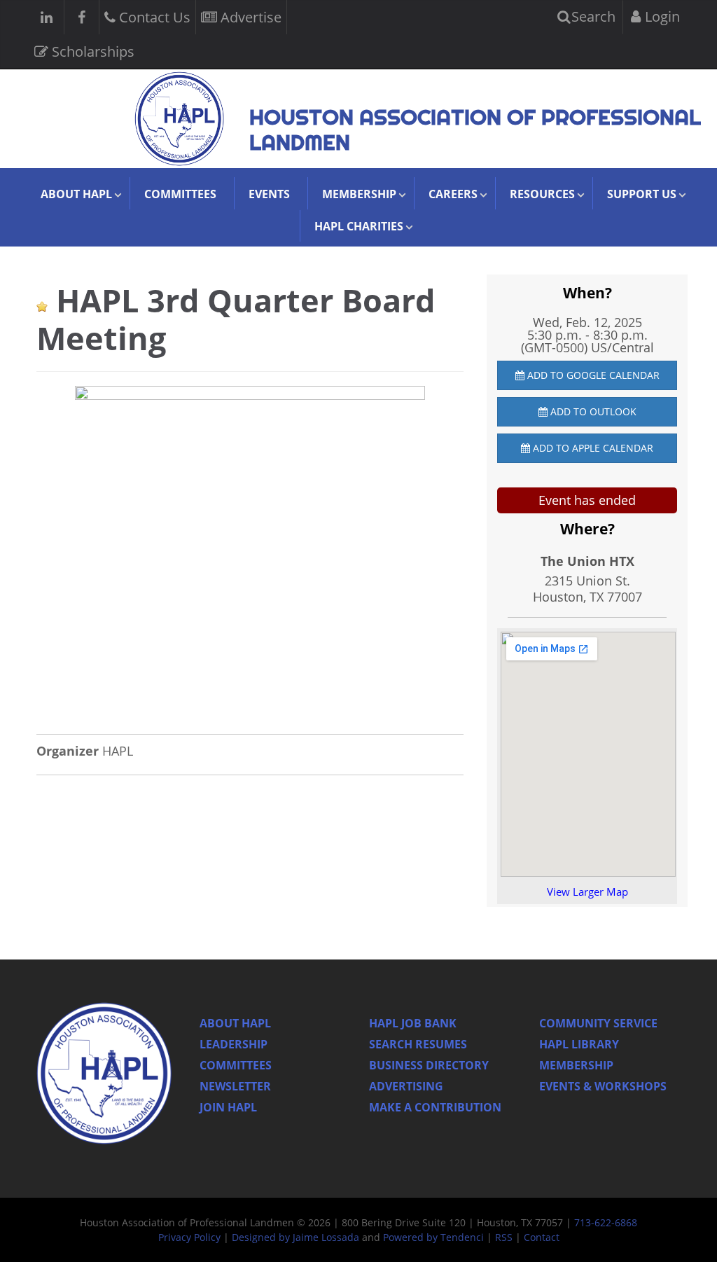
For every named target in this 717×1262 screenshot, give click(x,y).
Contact (541, 1237)
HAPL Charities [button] (358, 226)
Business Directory (429, 1065)
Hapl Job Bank (413, 1023)
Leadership (233, 1044)
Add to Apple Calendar (591, 448)
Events (269, 194)
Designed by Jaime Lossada (295, 1237)
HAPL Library (579, 1044)
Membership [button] (359, 194)
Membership (576, 1065)
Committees (180, 194)
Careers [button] (453, 194)
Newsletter (235, 1086)
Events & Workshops (603, 1086)
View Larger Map (587, 892)
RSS (504, 1237)
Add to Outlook (592, 411)
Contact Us (153, 17)
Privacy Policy (189, 1237)
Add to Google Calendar (592, 375)
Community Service (598, 1023)
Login (660, 16)
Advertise (249, 17)
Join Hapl (228, 1107)
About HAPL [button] (76, 194)
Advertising (406, 1086)
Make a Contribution (435, 1107)
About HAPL (235, 1023)
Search (591, 16)
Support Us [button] (641, 194)
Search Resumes (418, 1044)
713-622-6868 (605, 1222)
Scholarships (91, 51)
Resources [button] (542, 194)
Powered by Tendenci (433, 1237)
